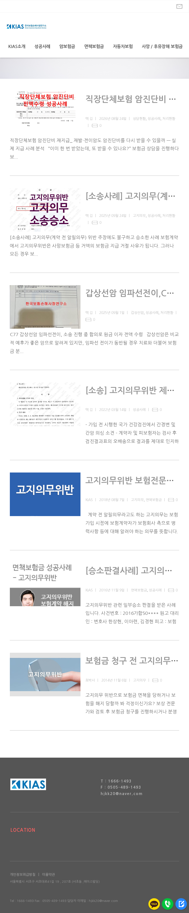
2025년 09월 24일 (112, 215)
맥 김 (89, 118)
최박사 (90, 680)
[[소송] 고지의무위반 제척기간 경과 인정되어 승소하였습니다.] (45, 404)
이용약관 (48, 874)
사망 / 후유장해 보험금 (162, 46)
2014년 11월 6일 (114, 680)
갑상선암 (137, 312)
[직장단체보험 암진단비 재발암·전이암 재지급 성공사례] (45, 113)
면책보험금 (94, 46)
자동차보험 (123, 46)
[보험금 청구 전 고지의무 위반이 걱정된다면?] (45, 674)
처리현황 (168, 118)
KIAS (89, 500)
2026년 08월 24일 (112, 118)
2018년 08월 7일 (112, 500)
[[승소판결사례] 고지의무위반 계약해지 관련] (45, 584)
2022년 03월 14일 (112, 409)
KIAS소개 (16, 46)
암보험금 (67, 46)
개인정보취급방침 (22, 874)
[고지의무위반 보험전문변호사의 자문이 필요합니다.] (45, 494)
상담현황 (139, 118)
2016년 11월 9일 (112, 590)
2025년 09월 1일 (112, 312)
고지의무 (139, 215)
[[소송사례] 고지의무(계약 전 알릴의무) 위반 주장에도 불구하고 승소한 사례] (45, 210)
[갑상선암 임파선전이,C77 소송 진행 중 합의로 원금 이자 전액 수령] (45, 307)
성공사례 (42, 46)
